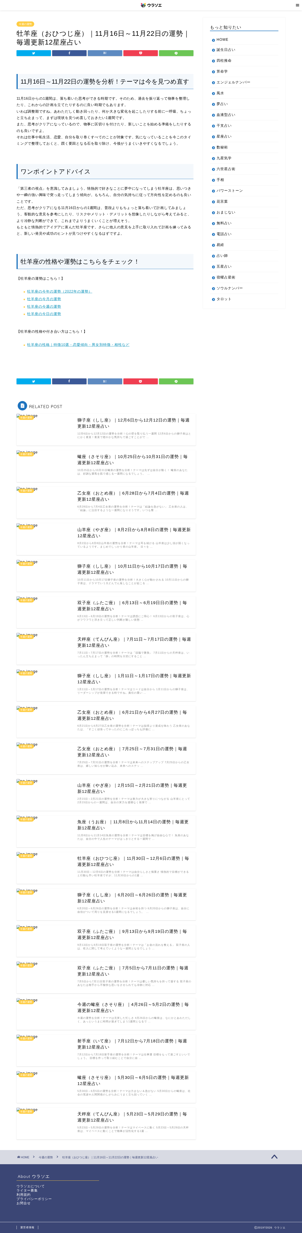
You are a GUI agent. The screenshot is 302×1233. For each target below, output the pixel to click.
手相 (220, 180)
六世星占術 (226, 169)
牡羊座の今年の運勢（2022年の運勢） (59, 291)
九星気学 (224, 158)
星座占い (224, 136)
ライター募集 (27, 1190)
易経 (220, 245)
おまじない (226, 212)
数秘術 (222, 147)
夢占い (222, 104)
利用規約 (24, 1194)
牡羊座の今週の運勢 (44, 306)
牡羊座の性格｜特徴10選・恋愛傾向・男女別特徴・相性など (78, 345)
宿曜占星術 (226, 277)
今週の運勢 (25, 24)
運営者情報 (27, 1227)
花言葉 (222, 201)
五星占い (224, 266)
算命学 (222, 71)
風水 (220, 93)
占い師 (222, 256)
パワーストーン (230, 190)
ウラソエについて (31, 1186)
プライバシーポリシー (34, 1199)
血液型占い (226, 115)
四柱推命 (224, 60)
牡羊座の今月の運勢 (44, 299)
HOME (222, 39)
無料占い (224, 223)
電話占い (224, 234)
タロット (224, 299)
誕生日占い (226, 50)
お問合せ (24, 1203)
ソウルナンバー (230, 288)
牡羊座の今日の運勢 (44, 314)
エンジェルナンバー (234, 82)
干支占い (224, 125)
